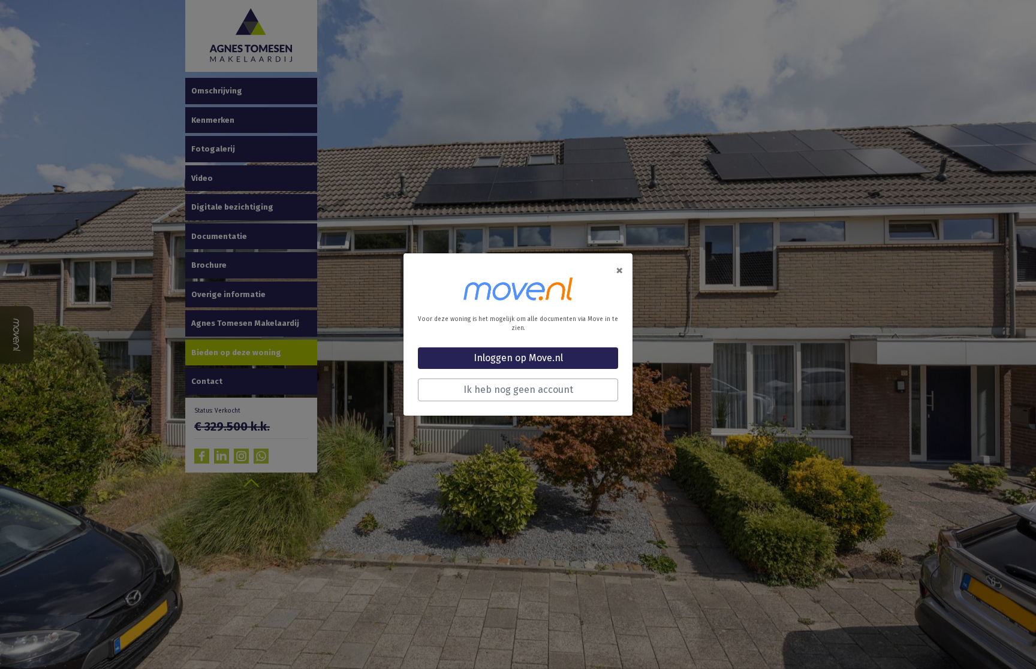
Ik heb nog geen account (518, 389)
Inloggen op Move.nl (518, 358)
